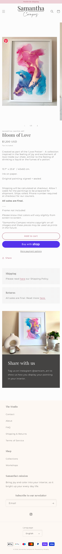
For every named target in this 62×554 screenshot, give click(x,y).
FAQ (8, 427)
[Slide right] (37, 126)
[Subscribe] (53, 503)
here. (43, 298)
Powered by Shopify (42, 549)
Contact (10, 414)
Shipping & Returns (16, 434)
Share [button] (8, 258)
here (22, 278)
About (9, 421)
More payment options (31, 251)
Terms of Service (15, 440)
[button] (3, 11)
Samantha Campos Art (26, 549)
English (29, 533)
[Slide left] (24, 126)
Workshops (12, 465)
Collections (12, 458)
